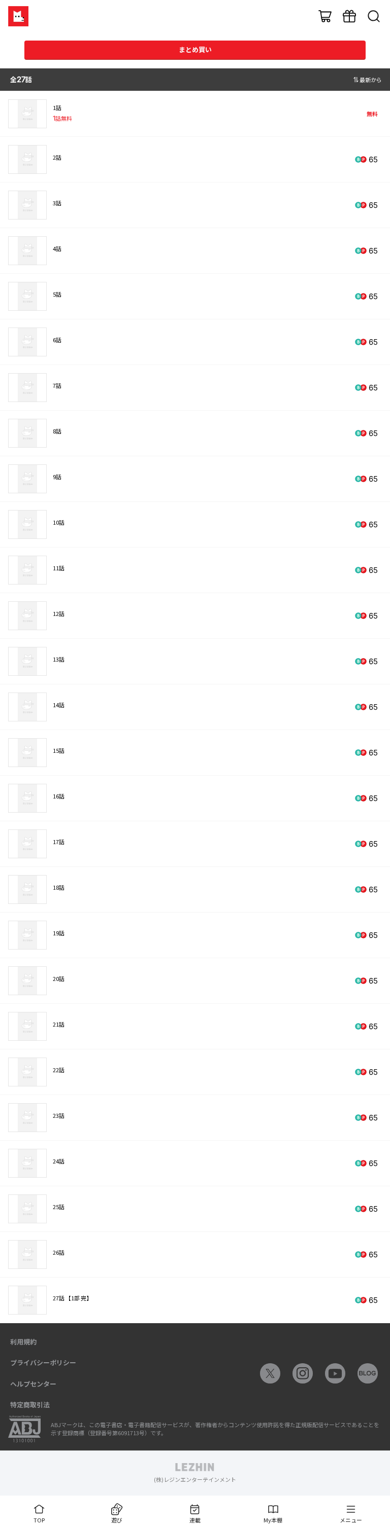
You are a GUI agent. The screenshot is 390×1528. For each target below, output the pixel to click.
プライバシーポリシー (43, 1362)
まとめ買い (195, 49)
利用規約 (23, 1342)
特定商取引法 (30, 1404)
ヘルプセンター (33, 1384)
